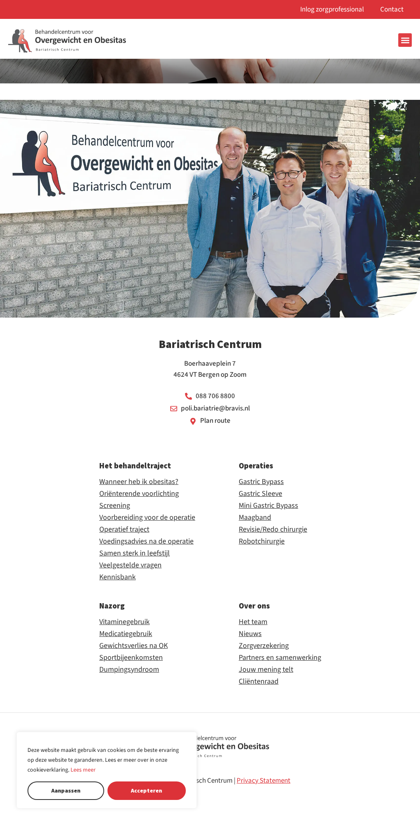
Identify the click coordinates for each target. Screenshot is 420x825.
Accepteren (146, 790)
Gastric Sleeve (260, 494)
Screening (114, 506)
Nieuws (250, 634)
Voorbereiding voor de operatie (147, 518)
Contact (392, 9)
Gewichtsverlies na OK (133, 646)
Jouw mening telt (266, 670)
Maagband (255, 518)
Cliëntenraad (258, 682)
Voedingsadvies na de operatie (146, 541)
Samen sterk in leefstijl (134, 553)
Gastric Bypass (261, 482)
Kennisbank (117, 577)
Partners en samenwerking (280, 658)
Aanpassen (65, 790)
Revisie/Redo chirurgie (273, 529)
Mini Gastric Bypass (268, 506)
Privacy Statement (263, 781)
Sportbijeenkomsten (131, 658)
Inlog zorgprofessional (332, 9)
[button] (405, 40)
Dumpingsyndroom (129, 670)
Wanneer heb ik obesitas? (138, 482)
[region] (106, 770)
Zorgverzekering (264, 646)
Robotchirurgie (262, 541)
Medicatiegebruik (125, 634)
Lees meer (83, 770)
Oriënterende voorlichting (139, 494)
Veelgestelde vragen (130, 565)
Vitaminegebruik (124, 622)
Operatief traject (124, 529)
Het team (253, 622)
